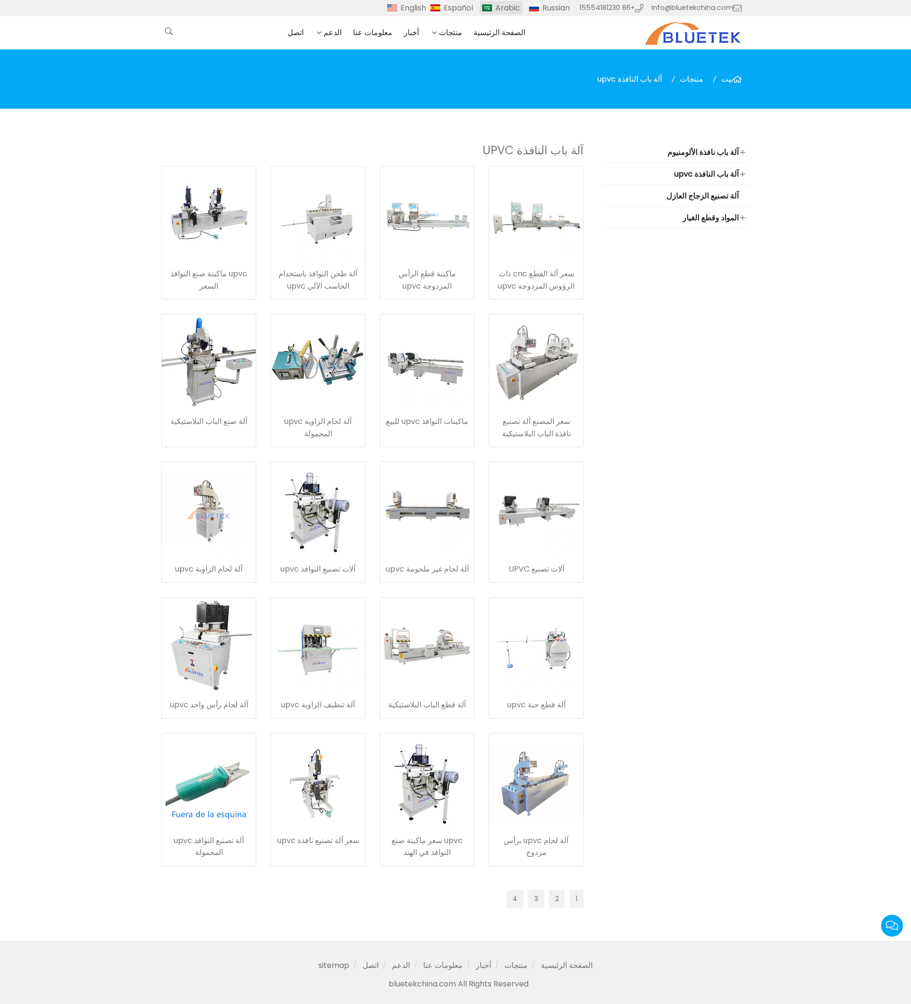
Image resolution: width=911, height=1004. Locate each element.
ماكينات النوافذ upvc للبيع (427, 421)
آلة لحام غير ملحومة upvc (427, 568)
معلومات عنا (372, 32)
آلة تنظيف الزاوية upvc (318, 704)
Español (458, 7)
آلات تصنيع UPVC (536, 568)
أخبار (411, 32)
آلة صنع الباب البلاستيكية (208, 421)
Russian (556, 7)
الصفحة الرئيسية (499, 32)
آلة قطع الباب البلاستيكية (427, 704)
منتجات (450, 32)
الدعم (333, 32)
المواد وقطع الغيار (711, 217)
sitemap (333, 965)
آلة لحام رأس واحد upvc (209, 704)
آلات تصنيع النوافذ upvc (317, 568)
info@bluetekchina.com (692, 7)
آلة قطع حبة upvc (536, 704)
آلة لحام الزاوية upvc (208, 568)
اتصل (296, 32)
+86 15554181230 (607, 7)
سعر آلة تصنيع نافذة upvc (318, 840)
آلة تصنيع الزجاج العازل (703, 195)
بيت (727, 79)
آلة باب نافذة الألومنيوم (703, 152)
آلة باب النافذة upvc (629, 79)
